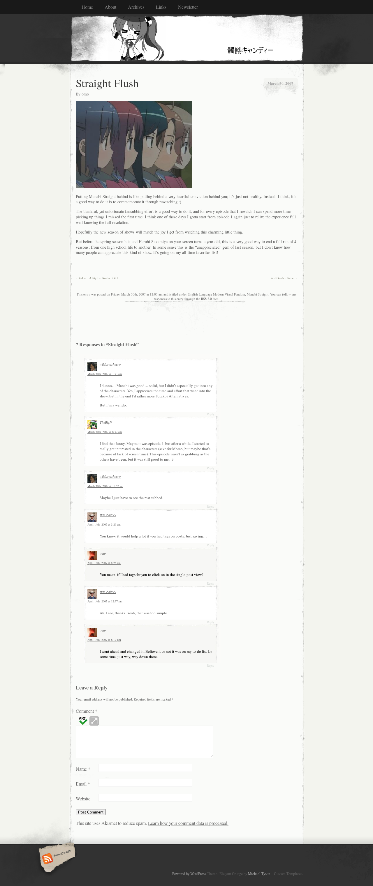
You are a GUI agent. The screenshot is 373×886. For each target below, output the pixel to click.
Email (83, 784)
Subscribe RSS (56, 859)
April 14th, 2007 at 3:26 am (104, 524)
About (110, 7)
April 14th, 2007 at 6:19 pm (104, 640)
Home (87, 7)
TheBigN (106, 422)
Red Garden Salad (283, 278)
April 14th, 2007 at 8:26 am (104, 563)
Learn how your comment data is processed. (188, 823)
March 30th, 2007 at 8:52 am (104, 432)
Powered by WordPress (189, 873)
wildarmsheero (110, 364)
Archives (136, 7)
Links (161, 7)
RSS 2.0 (206, 298)
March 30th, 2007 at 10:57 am (105, 486)
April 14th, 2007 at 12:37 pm (104, 601)
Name (83, 769)
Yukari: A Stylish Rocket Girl (97, 278)
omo (85, 94)
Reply (210, 414)
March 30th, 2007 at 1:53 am (104, 374)
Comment (86, 711)
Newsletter (188, 7)
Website (83, 798)
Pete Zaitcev (108, 514)
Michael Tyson (259, 873)
